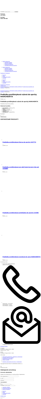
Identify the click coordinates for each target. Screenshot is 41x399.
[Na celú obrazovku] (1, 397)
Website (2, 380)
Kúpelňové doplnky (9, 64)
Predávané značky (7, 77)
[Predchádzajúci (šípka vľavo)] (0, 398)
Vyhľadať (2, 11)
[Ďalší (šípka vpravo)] (1, 398)
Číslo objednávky (4, 376)
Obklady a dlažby (8, 62)
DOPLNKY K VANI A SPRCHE (16, 86)
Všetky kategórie (6, 61)
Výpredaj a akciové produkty (11, 65)
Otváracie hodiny (4, 346)
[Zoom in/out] (0, 397)
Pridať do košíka (3, 116)
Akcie (4, 76)
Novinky (4, 75)
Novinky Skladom (8, 63)
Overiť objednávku (4, 382)
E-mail (2, 378)
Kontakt (4, 78)
